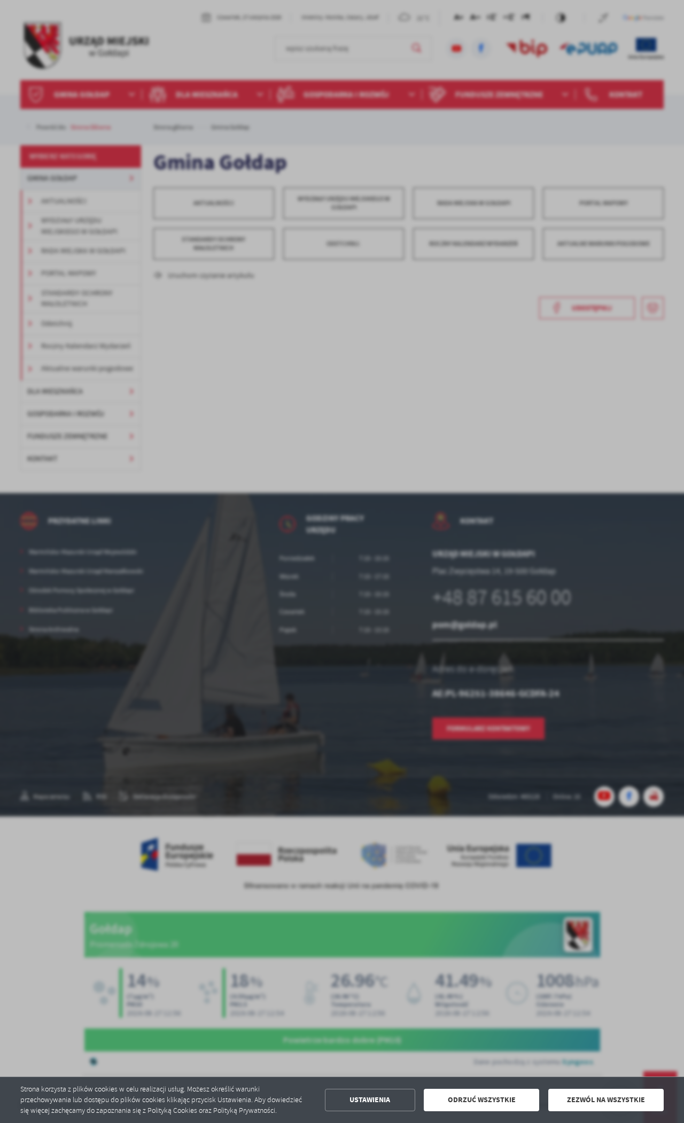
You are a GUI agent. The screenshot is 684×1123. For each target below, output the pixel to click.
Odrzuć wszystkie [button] (482, 1100)
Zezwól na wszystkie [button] (606, 1100)
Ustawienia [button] (369, 1100)
